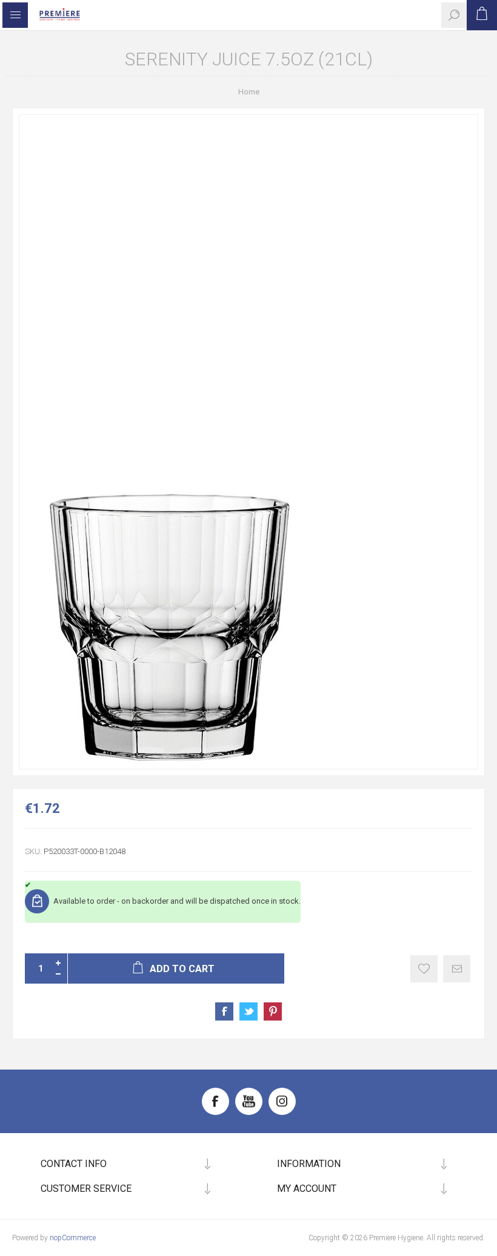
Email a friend (456, 968)
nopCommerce (73, 1238)
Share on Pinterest (273, 1011)
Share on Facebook (224, 1011)
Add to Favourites (424, 968)
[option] (248, 441)
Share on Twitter (248, 1011)
